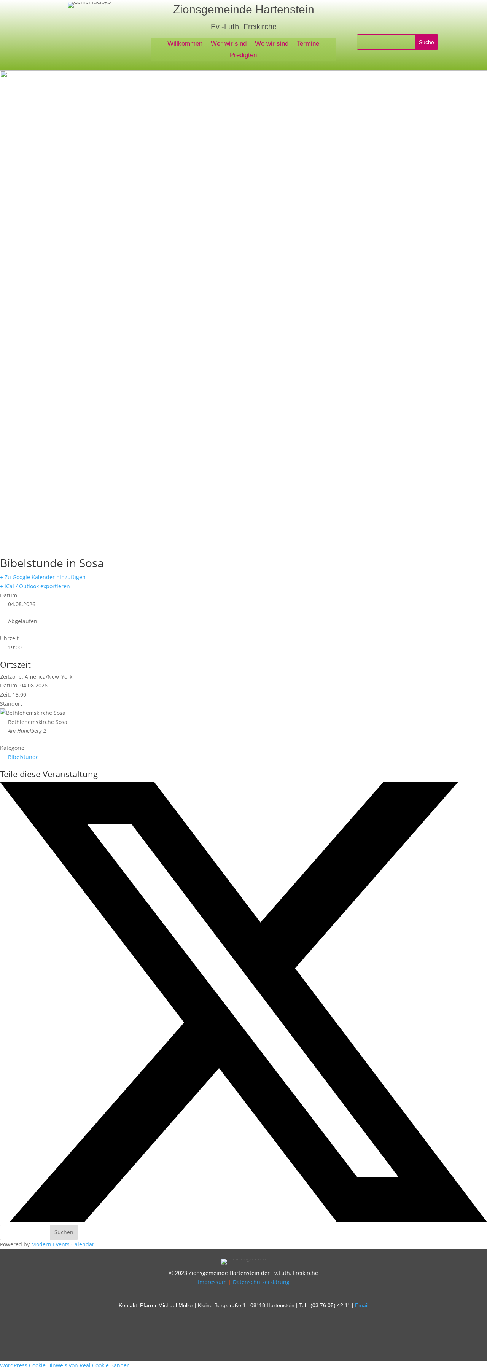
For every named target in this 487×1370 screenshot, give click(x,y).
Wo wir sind (271, 44)
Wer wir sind (229, 44)
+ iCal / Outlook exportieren (35, 586)
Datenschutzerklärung (261, 1282)
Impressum (212, 1282)
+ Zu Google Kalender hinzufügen (43, 577)
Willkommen (184, 44)
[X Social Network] (243, 1220)
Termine (308, 44)
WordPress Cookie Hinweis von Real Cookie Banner (64, 1365)
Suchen (63, 1232)
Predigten (243, 56)
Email (361, 1305)
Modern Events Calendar (62, 1244)
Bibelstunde (23, 757)
